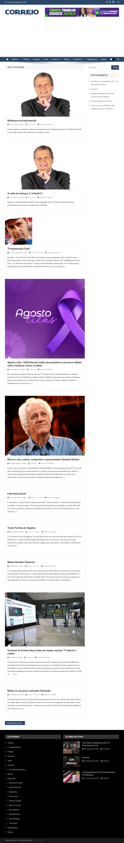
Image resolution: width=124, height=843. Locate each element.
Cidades (15, 59)
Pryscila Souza (14, 814)
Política (26, 59)
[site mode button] (112, 59)
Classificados (92, 59)
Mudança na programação (21, 120)
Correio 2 (55, 59)
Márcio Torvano (37, 252)
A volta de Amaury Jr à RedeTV (24, 193)
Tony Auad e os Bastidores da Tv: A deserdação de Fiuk (104, 82)
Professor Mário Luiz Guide (101, 101)
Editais (103, 59)
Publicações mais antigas (16, 723)
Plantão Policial (14, 747)
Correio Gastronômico (17, 770)
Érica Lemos (13, 796)
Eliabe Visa (13, 792)
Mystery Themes (38, 840)
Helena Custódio (15, 801)
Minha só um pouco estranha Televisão (29, 690)
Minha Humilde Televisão (21, 562)
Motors (67, 59)
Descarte (94, 89)
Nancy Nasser (14, 810)
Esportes (36, 59)
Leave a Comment (46, 124)
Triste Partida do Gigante (21, 527)
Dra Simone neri (15, 787)
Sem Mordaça (14, 819)
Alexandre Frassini (16, 783)
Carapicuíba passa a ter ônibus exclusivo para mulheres (102, 95)
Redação (32, 369)
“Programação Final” (19, 248)
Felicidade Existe (16, 493)
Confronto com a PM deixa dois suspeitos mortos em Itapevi (103, 107)
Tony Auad (31, 124)
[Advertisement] (62, 39)
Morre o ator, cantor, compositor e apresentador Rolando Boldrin (43, 459)
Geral (46, 59)
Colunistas (77, 59)
